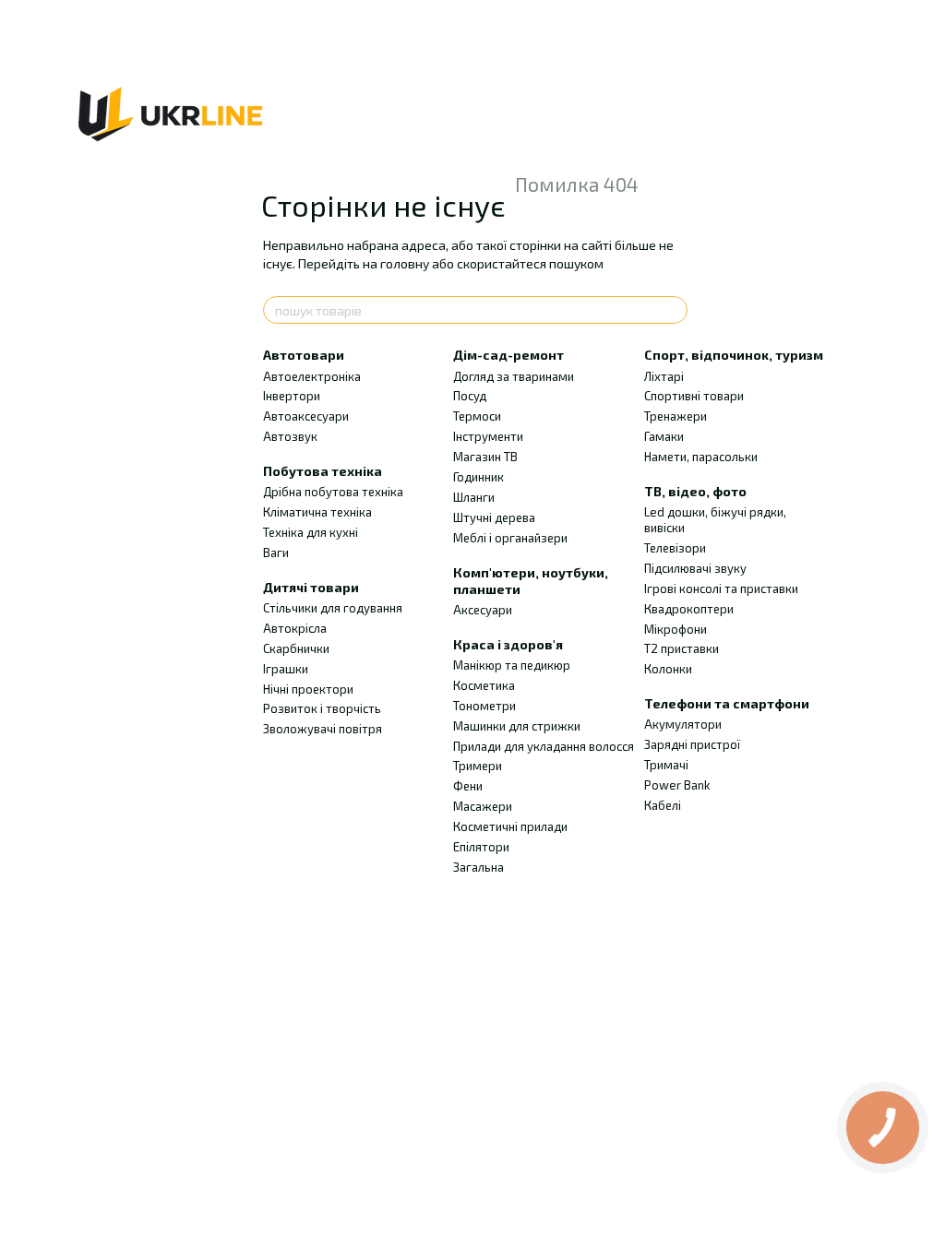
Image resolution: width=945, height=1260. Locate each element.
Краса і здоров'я (508, 644)
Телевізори (675, 548)
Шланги (474, 497)
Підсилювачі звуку (695, 568)
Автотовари (303, 355)
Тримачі (666, 764)
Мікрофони (675, 629)
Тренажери (675, 416)
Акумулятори (683, 724)
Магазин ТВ (485, 456)
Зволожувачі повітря (322, 728)
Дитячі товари (311, 587)
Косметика (484, 685)
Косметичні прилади (510, 826)
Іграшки (285, 668)
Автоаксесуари (306, 416)
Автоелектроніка (312, 376)
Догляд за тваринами (513, 376)
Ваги (276, 552)
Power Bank (677, 785)
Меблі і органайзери (510, 537)
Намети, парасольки (701, 456)
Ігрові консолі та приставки (721, 588)
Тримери (477, 765)
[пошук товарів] (673, 310)
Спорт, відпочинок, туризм (733, 355)
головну (404, 263)
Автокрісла (295, 628)
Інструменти (488, 436)
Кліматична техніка (317, 512)
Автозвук (290, 436)
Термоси (477, 416)
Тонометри (484, 705)
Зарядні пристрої (692, 744)
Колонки (668, 668)
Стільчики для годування (332, 607)
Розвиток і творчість (322, 708)
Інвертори (291, 395)
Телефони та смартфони (726, 703)
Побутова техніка (322, 471)
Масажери (482, 806)
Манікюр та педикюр (511, 665)
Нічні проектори (308, 689)
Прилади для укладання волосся (543, 746)
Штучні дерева (494, 517)
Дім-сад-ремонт (508, 355)
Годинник (478, 477)
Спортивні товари (694, 395)
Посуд (469, 395)
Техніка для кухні (310, 532)
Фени (468, 786)
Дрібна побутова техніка (333, 491)
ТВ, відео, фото (695, 491)
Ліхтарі (664, 376)
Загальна (478, 867)
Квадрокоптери (689, 608)
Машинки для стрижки (516, 726)
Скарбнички (296, 648)
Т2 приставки (681, 648)
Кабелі (662, 805)
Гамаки (664, 436)
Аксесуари (482, 609)
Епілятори (481, 846)
